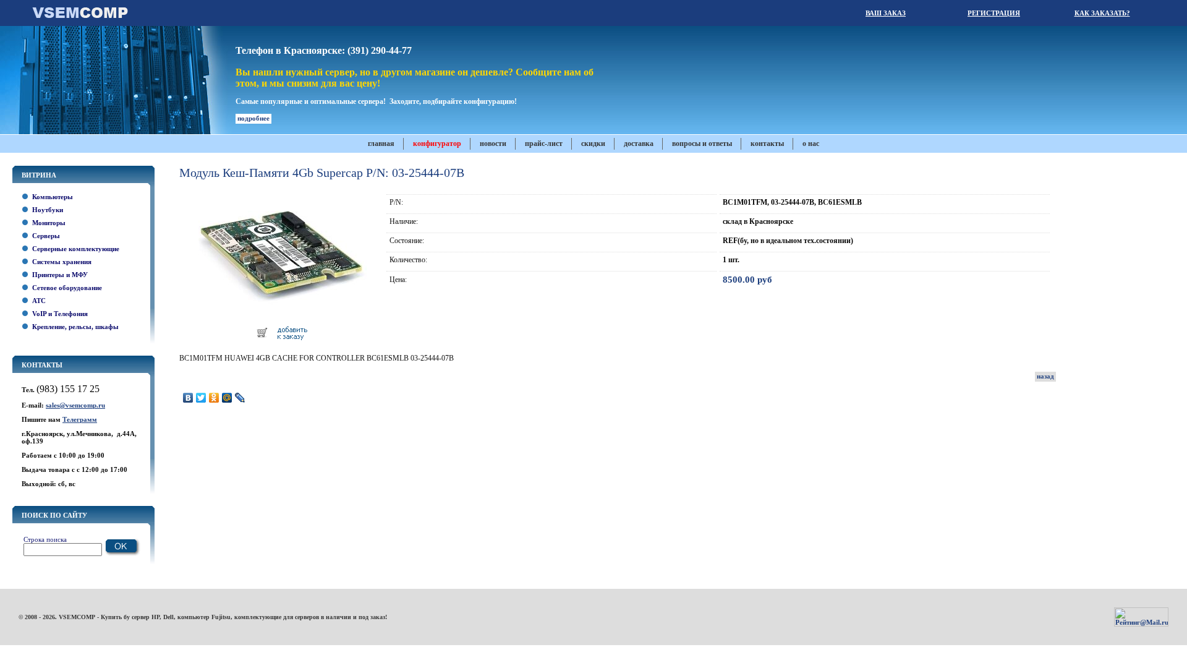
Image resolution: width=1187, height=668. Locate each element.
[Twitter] (201, 398)
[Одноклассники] (214, 398)
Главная (381, 143)
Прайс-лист (544, 143)
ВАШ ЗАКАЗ (886, 13)
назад (1045, 376)
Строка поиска (45, 539)
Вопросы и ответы (702, 143)
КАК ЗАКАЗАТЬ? (1102, 13)
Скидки (593, 143)
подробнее (253, 118)
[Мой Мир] (227, 398)
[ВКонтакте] (188, 398)
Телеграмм (79, 419)
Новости (493, 143)
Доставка (638, 143)
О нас (810, 143)
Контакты (767, 143)
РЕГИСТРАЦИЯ (994, 13)
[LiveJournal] (240, 398)
